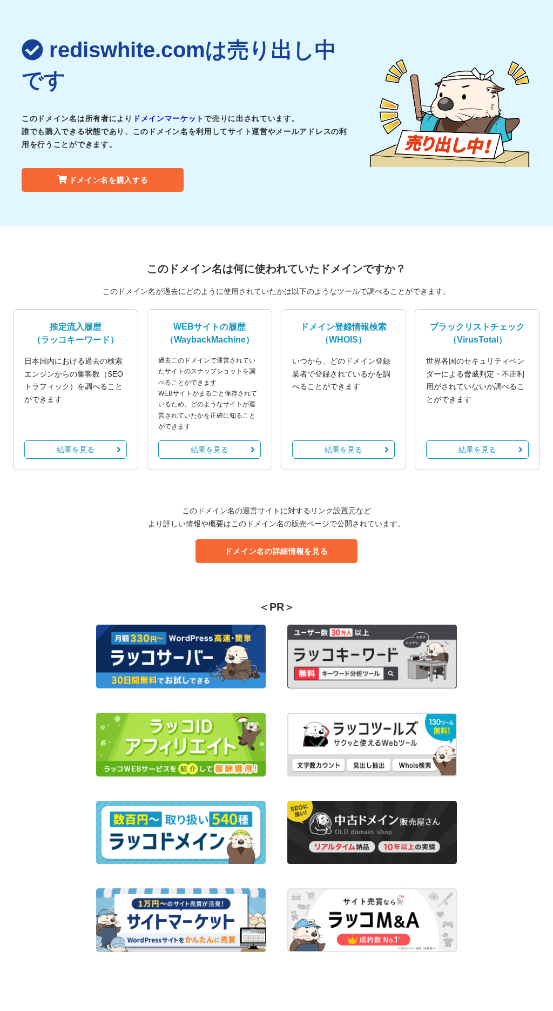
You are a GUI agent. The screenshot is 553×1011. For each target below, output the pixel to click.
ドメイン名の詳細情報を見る (276, 551)
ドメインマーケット (168, 118)
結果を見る (76, 449)
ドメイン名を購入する (109, 180)
